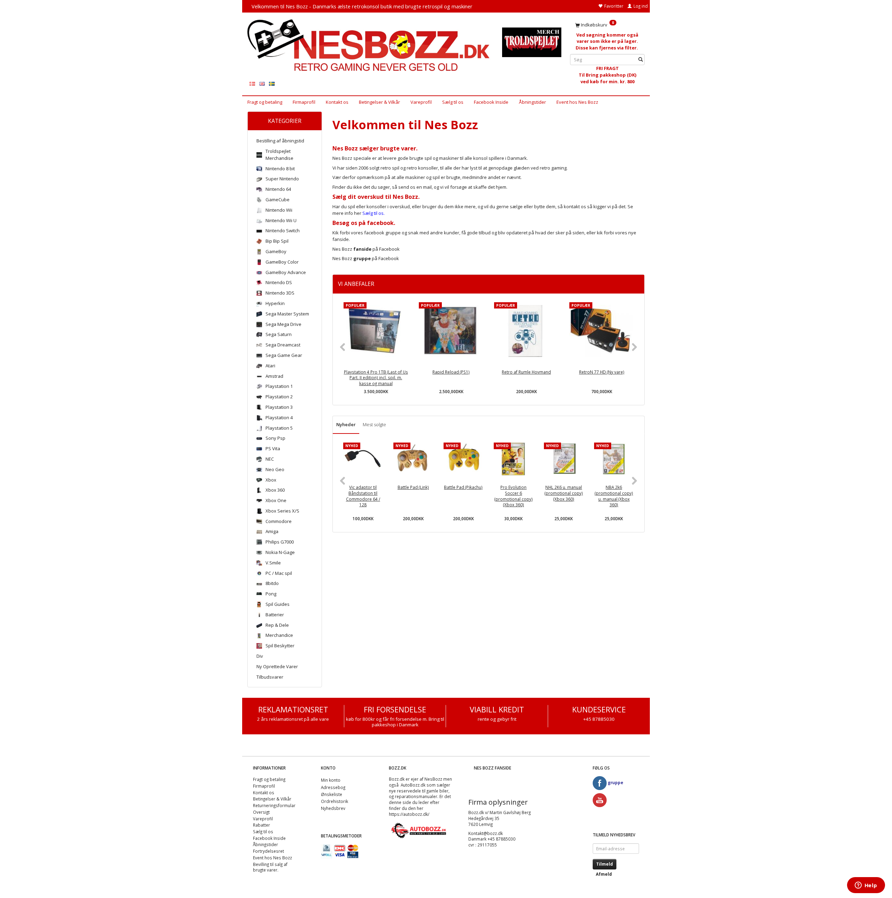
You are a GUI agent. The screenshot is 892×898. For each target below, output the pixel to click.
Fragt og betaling (264, 102)
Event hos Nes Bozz (577, 102)
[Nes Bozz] (369, 46)
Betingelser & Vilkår (379, 102)
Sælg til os (452, 102)
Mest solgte (374, 424)
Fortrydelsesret (268, 851)
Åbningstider (532, 102)
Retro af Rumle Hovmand (526, 372)
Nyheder (346, 424)
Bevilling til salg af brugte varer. (270, 867)
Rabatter (261, 825)
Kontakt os (337, 102)
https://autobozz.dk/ (409, 814)
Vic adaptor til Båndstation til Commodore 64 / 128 (363, 495)
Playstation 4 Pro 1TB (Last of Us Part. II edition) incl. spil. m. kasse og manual (376, 377)
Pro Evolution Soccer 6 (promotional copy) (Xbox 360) (513, 495)
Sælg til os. (373, 213)
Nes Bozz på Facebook (366, 249)
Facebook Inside (491, 102)
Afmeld (604, 874)
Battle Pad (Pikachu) (463, 487)
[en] (262, 83)
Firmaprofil (304, 102)
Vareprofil (421, 102)
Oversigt (261, 812)
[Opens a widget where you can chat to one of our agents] (866, 886)
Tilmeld (604, 864)
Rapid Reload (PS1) (451, 372)
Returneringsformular (274, 805)
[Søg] (640, 59)
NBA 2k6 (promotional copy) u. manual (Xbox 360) (614, 495)
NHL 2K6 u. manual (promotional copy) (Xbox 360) (564, 492)
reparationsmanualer (416, 796)
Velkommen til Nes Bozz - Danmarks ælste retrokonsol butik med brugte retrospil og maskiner (362, 6)
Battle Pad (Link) (413, 487)
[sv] (272, 83)
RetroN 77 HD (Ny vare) (601, 372)
